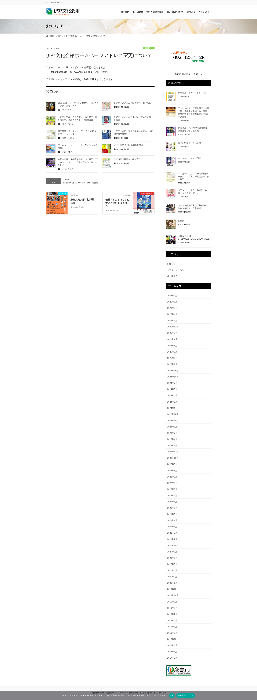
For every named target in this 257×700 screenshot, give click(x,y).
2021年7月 (172, 520)
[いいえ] (253, 695)
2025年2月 (172, 358)
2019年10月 (172, 595)
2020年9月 (172, 552)
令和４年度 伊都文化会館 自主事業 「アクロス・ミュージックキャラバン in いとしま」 (78, 162)
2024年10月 (172, 377)
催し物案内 (172, 276)
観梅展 (181, 221)
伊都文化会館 (92, 183)
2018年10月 (172, 639)
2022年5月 (172, 477)
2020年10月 (172, 545)
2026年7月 (172, 295)
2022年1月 (172, 502)
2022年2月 (172, 495)
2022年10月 (172, 458)
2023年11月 (172, 414)
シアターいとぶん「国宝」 (190, 158)
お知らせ (149, 48)
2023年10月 (172, 420)
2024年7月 (172, 383)
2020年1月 (172, 583)
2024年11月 (172, 370)
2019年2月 (172, 633)
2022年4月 (172, 483)
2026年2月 (172, 320)
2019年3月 (172, 626)
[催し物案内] (57, 203)
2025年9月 (172, 333)
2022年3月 (172, 489)
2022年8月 (172, 464)
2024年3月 (172, 395)
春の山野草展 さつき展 (189, 143)
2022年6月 (172, 470)
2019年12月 (172, 589)
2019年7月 (172, 614)
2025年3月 (172, 352)
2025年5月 (172, 345)
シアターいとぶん (175, 270)
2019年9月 (172, 602)
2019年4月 (172, 620)
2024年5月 (172, 389)
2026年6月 (172, 302)
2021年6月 (172, 526)
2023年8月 (172, 427)
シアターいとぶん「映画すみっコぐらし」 (133, 103)
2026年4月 (172, 314)
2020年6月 (172, 558)
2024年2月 (172, 402)
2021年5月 (172, 533)
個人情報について (185, 695)
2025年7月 (172, 339)
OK (171, 695)
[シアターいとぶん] (143, 203)
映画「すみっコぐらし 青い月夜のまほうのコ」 (118, 203)
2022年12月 (172, 451)
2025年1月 (172, 364)
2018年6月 (172, 645)
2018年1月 (172, 651)
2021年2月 (172, 539)
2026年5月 (172, 308)
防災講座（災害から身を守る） (128, 159)
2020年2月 (172, 576)
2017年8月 (172, 658)
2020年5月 (172, 564)
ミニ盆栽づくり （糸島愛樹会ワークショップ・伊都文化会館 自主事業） (193, 176)
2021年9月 (172, 508)
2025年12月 (172, 327)
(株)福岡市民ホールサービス (74, 183)
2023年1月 (172, 445)
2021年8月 (172, 514)
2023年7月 (172, 433)
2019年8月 (172, 608)
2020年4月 (172, 570)
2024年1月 (172, 408)
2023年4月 (172, 439)
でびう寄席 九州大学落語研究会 (128, 145)
